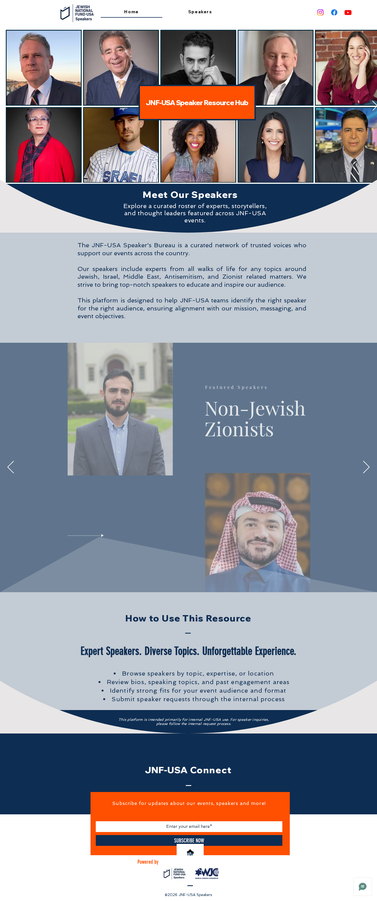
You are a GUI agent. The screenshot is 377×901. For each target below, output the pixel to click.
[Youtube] (348, 12)
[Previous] (10, 467)
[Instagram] (320, 12)
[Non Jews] (180, 579)
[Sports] (200, 579)
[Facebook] (334, 12)
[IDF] (185, 579)
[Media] (189, 579)
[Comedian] (197, 579)
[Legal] (193, 579)
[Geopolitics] (176, 579)
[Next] (366, 467)
